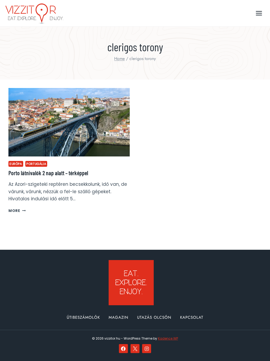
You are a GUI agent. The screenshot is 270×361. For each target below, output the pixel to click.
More (17, 210)
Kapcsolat (191, 317)
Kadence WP (168, 338)
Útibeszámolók (83, 317)
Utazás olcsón (154, 317)
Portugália (36, 163)
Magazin (118, 317)
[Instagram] (146, 348)
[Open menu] (259, 13)
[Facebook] (123, 348)
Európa (15, 163)
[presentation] (69, 122)
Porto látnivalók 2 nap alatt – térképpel (48, 172)
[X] (135, 348)
